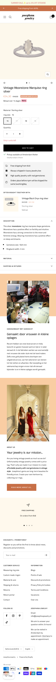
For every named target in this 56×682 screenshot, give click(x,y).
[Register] (46, 555)
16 (7, 120)
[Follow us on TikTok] (6, 622)
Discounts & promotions (40, 579)
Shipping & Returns (12, 266)
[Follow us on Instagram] (13, 615)
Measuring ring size (11, 570)
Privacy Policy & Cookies (40, 585)
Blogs (33, 570)
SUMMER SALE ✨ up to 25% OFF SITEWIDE (28, 2)
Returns (6, 589)
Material (7, 258)
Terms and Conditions (39, 589)
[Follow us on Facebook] (6, 615)
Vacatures (35, 594)
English (27, 649)
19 (35, 120)
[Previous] (4, 83)
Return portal (8, 594)
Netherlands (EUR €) (12, 649)
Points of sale (36, 575)
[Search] (10, 17)
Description (9, 221)
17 (17, 120)
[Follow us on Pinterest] (19, 615)
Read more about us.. (21, 487)
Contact (6, 599)
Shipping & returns (11, 585)
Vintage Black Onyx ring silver (35, 198)
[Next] (51, 83)
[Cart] (51, 17)
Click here (46, 635)
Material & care (9, 579)
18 (26, 120)
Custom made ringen (11, 575)
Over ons (34, 599)
